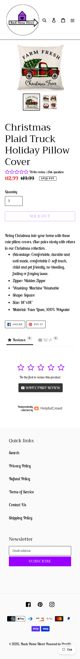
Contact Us (17, 504)
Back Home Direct (33, 644)
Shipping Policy (20, 517)
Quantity (11, 191)
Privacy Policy (20, 465)
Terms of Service (21, 491)
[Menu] (72, 19)
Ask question (56, 172)
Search (14, 452)
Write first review (42, 388)
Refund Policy (19, 478)
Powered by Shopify (58, 644)
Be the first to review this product (40, 377)
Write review (37, 172)
